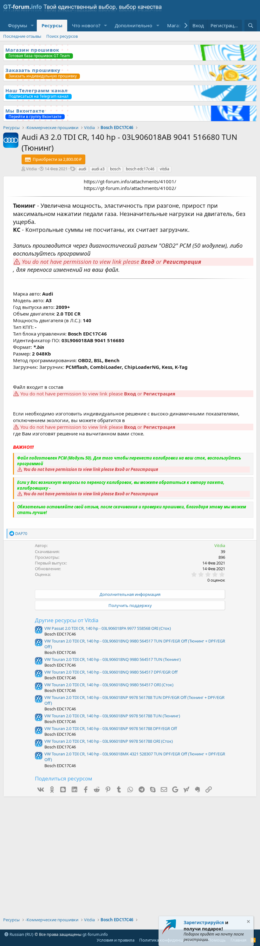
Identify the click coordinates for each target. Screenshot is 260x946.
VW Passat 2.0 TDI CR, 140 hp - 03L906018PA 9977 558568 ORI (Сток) (107, 628)
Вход (147, 261)
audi (82, 169)
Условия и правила (115, 940)
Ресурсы (52, 25)
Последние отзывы (22, 36)
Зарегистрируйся (204, 922)
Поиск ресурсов (62, 36)
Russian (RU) (21, 934)
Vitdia (31, 169)
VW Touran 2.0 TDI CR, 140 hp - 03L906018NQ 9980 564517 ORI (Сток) (108, 685)
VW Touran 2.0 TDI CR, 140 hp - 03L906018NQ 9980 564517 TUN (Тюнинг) (112, 659)
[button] (32, 25)
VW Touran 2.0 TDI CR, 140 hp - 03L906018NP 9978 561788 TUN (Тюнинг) (112, 716)
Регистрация (182, 261)
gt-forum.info (95, 934)
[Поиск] (250, 25)
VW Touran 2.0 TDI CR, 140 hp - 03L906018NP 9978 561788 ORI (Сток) (108, 741)
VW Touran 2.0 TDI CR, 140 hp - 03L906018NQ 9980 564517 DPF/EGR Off (111, 672)
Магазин (177, 25)
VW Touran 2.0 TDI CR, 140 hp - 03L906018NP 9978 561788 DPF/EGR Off (110, 728)
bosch (115, 169)
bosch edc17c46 (140, 169)
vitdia (164, 169)
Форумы (17, 25)
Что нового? (86, 25)
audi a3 (98, 169)
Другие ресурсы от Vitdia (67, 620)
